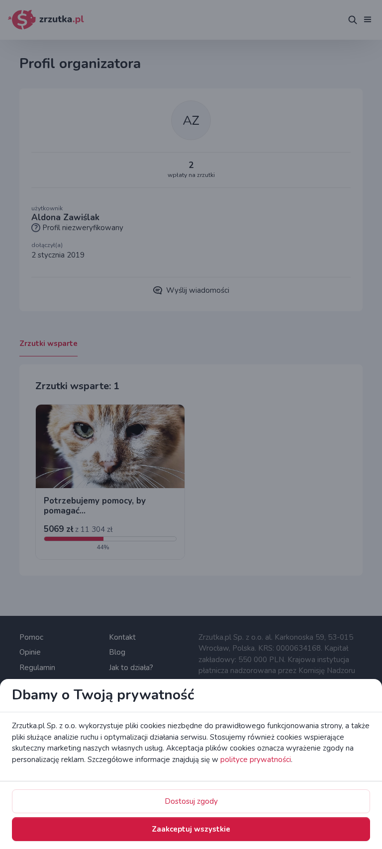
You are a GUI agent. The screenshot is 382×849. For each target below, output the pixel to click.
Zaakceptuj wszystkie (191, 829)
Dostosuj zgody (191, 801)
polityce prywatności (255, 759)
